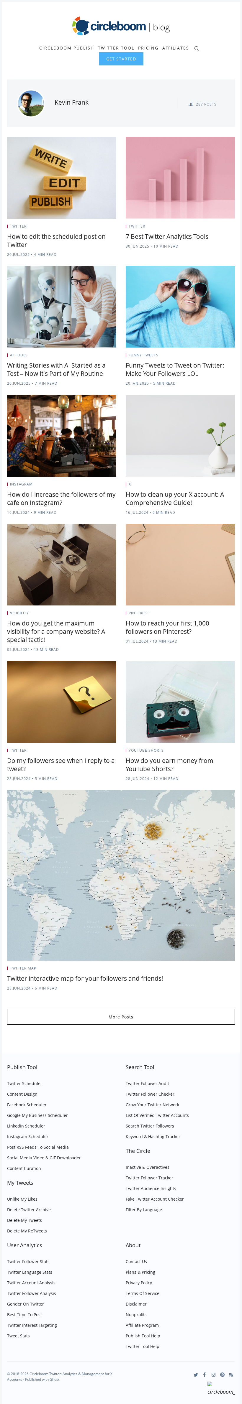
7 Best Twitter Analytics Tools (167, 236)
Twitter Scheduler (24, 1083)
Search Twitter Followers (150, 1126)
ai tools (19, 355)
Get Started (121, 59)
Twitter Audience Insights (151, 1188)
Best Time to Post (24, 1314)
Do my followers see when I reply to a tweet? (61, 764)
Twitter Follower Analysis (31, 1293)
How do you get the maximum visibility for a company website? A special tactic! (56, 631)
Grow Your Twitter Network (152, 1104)
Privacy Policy (139, 1283)
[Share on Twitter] (93, 228)
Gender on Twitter (25, 1304)
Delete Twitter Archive (29, 1209)
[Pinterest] (222, 1374)
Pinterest (139, 612)
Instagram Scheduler (27, 1136)
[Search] (196, 48)
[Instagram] (213, 1374)
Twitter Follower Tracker (149, 1178)
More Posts (121, 1017)
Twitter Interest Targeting (32, 1325)
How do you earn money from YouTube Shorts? (169, 764)
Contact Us (136, 1261)
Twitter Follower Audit (147, 1083)
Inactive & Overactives (147, 1167)
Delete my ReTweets (27, 1231)
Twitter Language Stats (29, 1272)
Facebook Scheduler (27, 1104)
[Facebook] (204, 1374)
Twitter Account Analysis (31, 1283)
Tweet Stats (18, 1336)
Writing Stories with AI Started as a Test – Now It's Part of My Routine (56, 369)
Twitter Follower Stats (28, 1261)
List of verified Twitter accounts (157, 1115)
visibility (19, 612)
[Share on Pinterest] (114, 228)
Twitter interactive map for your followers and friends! (85, 978)
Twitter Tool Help (142, 1346)
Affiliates (175, 48)
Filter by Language (144, 1209)
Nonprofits (136, 1314)
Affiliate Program (142, 1325)
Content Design (22, 1094)
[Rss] (231, 1374)
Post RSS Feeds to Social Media (38, 1147)
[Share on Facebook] (100, 228)
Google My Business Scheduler (37, 1115)
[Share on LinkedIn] (108, 228)
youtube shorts (146, 750)
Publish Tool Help (143, 1336)
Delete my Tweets (24, 1220)
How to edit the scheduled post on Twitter (56, 240)
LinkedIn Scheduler (26, 1126)
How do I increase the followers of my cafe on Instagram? (61, 498)
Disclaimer (136, 1304)
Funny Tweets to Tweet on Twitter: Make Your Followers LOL (175, 369)
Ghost (54, 1379)
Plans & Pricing (140, 1272)
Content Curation (24, 1168)
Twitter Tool (116, 48)
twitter (18, 226)
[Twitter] (196, 1374)
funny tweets (143, 355)
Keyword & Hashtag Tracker (153, 1136)
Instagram (21, 484)
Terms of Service (142, 1293)
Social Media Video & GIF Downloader (44, 1158)
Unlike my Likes (22, 1199)
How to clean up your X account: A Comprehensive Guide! (175, 498)
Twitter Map (23, 968)
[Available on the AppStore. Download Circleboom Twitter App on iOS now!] (221, 1389)
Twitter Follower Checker (150, 1094)
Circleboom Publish (66, 48)
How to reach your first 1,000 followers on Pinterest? (167, 627)
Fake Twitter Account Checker (155, 1199)
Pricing (148, 48)
